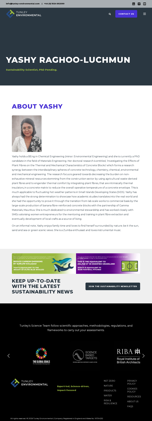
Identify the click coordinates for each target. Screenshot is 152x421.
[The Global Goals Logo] (36, 356)
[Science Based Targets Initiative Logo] (80, 356)
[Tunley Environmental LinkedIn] (134, 3)
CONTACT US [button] (126, 14)
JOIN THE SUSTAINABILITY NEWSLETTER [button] (113, 286)
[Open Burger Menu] (145, 13)
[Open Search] (110, 13)
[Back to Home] (24, 14)
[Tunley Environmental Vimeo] (139, 3)
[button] (8, 356)
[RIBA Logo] (123, 356)
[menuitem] (22, 4)
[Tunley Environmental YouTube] (144, 3)
